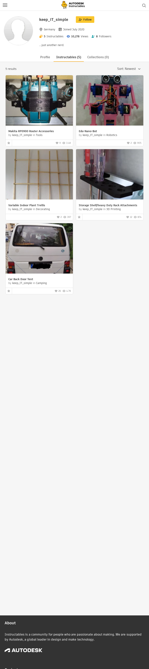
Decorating (43, 209)
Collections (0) (98, 57)
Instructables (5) (68, 57)
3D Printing (113, 209)
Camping (41, 283)
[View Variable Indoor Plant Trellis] (39, 174)
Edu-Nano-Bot (88, 131)
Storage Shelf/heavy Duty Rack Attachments (108, 205)
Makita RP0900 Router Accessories (31, 131)
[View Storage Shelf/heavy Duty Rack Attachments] (109, 174)
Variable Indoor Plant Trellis (26, 205)
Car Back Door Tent (20, 279)
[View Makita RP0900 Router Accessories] (39, 101)
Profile (45, 57)
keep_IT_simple (22, 135)
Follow (87, 19)
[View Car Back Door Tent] (39, 249)
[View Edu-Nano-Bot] (109, 101)
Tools (39, 135)
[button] (5, 5)
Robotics (111, 135)
